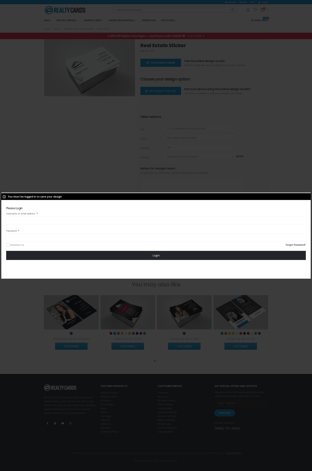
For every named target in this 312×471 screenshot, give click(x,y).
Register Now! (156, 269)
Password (17, 230)
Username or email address (26, 213)
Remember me (17, 245)
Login (156, 255)
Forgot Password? (296, 244)
